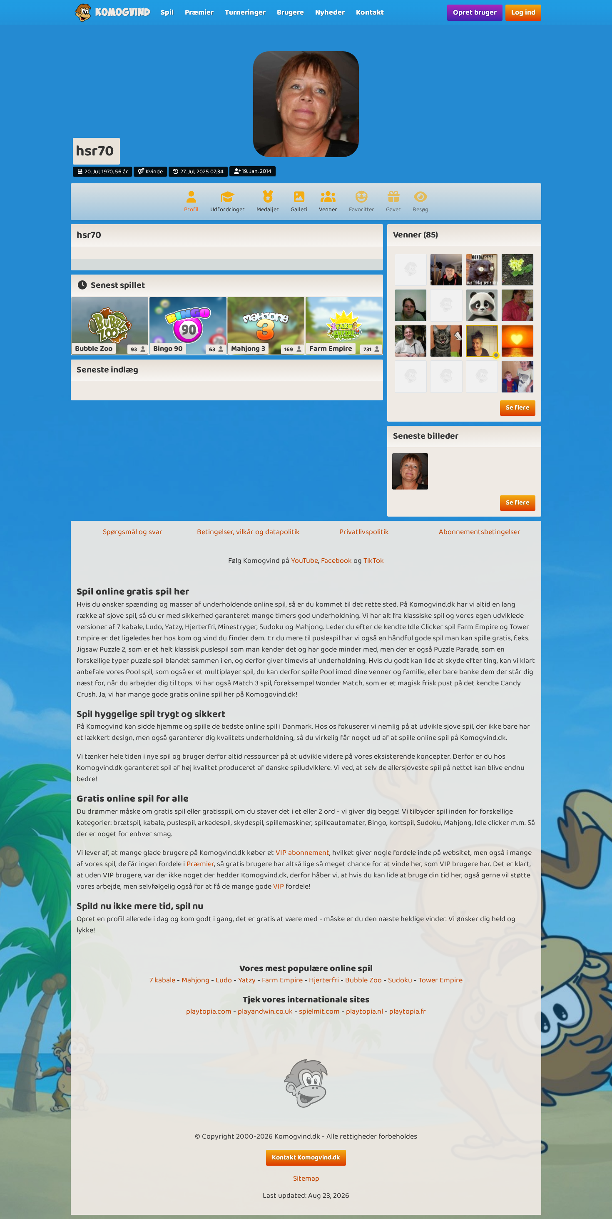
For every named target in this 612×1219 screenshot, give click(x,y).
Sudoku (400, 980)
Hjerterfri (324, 980)
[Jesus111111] (446, 376)
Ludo (224, 980)
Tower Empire (440, 980)
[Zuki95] (446, 305)
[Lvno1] (517, 305)
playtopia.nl (364, 1011)
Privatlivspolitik (364, 532)
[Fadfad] (517, 341)
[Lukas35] (517, 269)
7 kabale (162, 980)
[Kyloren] (517, 376)
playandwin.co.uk (265, 1011)
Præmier (200, 864)
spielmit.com (319, 1011)
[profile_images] (410, 471)
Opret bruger (475, 12)
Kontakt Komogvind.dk (306, 1157)
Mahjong (195, 980)
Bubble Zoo (363, 980)
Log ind (523, 12)
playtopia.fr (407, 1011)
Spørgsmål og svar (132, 532)
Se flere (518, 407)
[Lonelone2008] (410, 305)
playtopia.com (208, 1011)
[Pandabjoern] (482, 305)
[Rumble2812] (482, 269)
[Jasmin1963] (482, 341)
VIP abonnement (302, 853)
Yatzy (247, 980)
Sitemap (306, 1178)
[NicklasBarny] (482, 376)
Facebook (336, 561)
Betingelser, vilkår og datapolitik (248, 532)
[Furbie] (446, 341)
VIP (278, 886)
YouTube (304, 561)
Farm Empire (282, 980)
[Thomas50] (446, 269)
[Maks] (410, 269)
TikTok (373, 561)
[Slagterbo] (410, 376)
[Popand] (410, 341)
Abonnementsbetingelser (479, 532)
